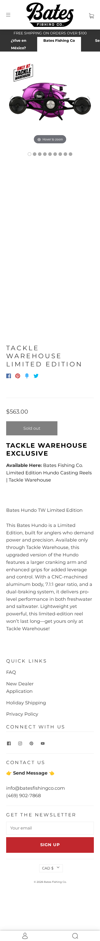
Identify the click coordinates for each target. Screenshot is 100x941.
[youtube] (42, 743)
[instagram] (20, 743)
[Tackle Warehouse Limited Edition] (29, 154)
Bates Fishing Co (59, 40)
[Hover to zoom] (50, 101)
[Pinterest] (17, 375)
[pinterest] (31, 743)
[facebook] (8, 743)
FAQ (11, 672)
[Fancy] (27, 375)
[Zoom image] (50, 208)
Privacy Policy (22, 714)
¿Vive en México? (18, 44)
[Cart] (91, 14)
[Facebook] (8, 375)
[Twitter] (36, 375)
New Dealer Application (20, 687)
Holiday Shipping (26, 703)
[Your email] (50, 828)
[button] (15, 208)
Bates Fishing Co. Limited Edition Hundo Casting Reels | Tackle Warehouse (49, 473)
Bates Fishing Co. (55, 882)
